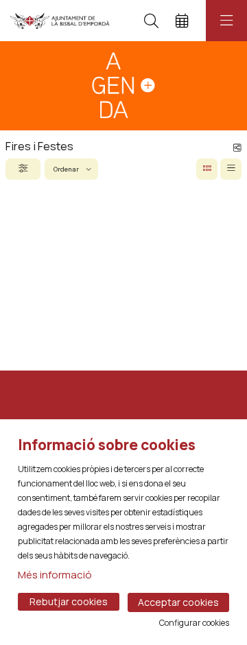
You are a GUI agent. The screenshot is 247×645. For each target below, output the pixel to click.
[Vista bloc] (206, 169)
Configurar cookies (194, 623)
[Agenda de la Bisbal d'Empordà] (60, 20)
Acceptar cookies (178, 602)
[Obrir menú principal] (226, 20)
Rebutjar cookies (69, 601)
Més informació (55, 574)
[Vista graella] (231, 169)
